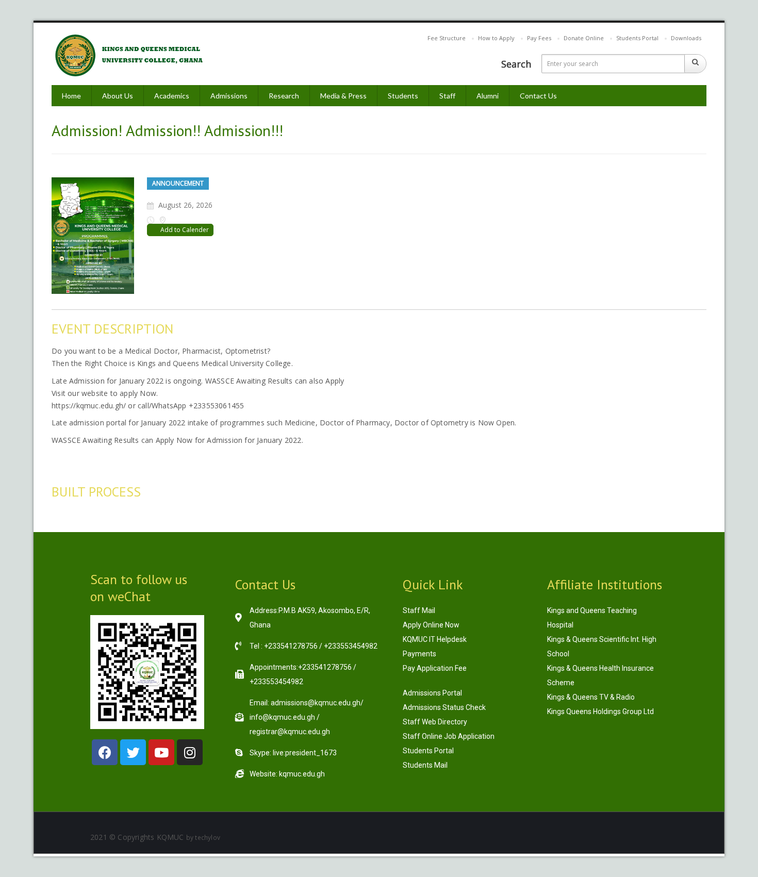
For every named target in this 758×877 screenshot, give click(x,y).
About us (117, 95)
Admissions (229, 95)
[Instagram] (190, 752)
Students (403, 95)
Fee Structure (446, 38)
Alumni (487, 95)
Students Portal (637, 38)
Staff (447, 95)
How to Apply (496, 38)
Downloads (686, 38)
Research (284, 95)
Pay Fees (539, 38)
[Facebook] (105, 752)
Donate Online (584, 38)
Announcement (178, 183)
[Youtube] (161, 752)
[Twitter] (133, 752)
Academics (171, 95)
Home (71, 95)
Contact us (538, 95)
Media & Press (343, 95)
